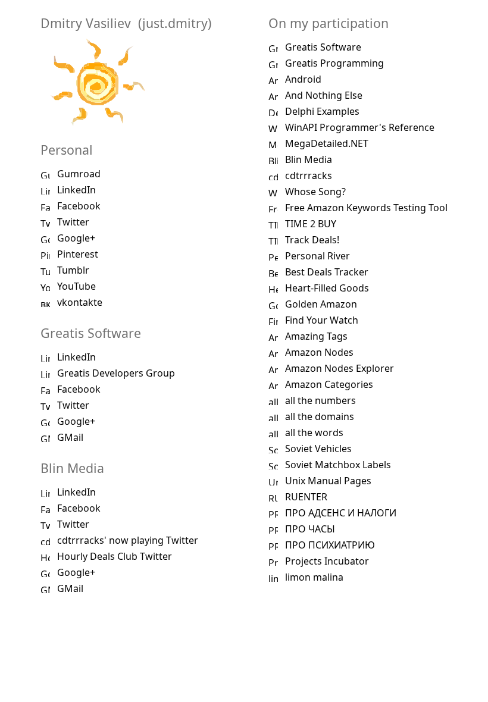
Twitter (73, 221)
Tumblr (73, 270)
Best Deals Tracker (326, 271)
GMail (70, 437)
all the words (314, 432)
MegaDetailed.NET (326, 143)
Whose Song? (315, 191)
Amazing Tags (316, 336)
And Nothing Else (323, 95)
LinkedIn (76, 189)
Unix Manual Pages (328, 480)
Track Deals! (312, 239)
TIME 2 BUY (310, 223)
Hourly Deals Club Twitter (114, 556)
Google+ (76, 238)
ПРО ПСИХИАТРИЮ (330, 544)
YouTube (76, 286)
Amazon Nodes (319, 352)
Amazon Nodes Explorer (339, 368)
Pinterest (77, 254)
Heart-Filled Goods (327, 287)
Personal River (317, 255)
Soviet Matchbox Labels (338, 464)
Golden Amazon (321, 304)
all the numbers (320, 400)
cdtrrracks (308, 175)
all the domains (319, 416)
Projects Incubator (327, 561)
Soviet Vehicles (318, 448)
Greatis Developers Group (116, 373)
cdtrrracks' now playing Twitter (127, 540)
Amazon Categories (329, 384)
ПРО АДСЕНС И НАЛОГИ (340, 512)
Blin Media (308, 159)
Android (303, 79)
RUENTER (306, 496)
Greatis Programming (334, 63)
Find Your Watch (321, 320)
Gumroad (79, 173)
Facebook (79, 205)
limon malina (314, 577)
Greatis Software (323, 47)
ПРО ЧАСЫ (310, 528)
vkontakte (79, 302)
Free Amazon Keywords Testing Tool (366, 207)
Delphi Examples (322, 111)
